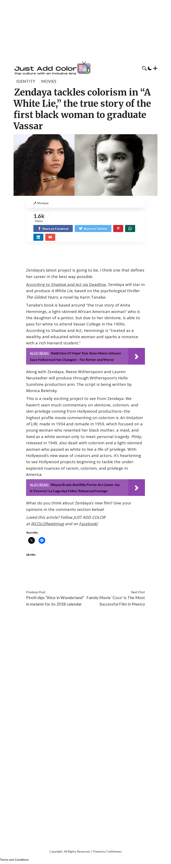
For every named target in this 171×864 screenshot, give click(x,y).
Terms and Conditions (14, 859)
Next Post (138, 592)
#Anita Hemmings (65, 573)
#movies (135, 573)
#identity (119, 573)
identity (25, 81)
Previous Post (35, 592)
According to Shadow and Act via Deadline (66, 284)
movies (48, 81)
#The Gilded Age (41, 579)
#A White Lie (37, 573)
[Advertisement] (85, 29)
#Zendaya (66, 579)
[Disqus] (85, 672)
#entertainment (96, 573)
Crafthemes (114, 851)
